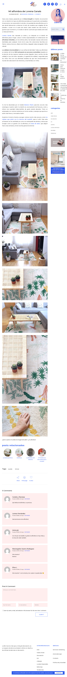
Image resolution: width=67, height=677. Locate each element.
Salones (10, 469)
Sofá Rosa (19, 458)
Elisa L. (14, 567)
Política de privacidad (59, 662)
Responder (27, 498)
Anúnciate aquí (57, 654)
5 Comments (38, 14)
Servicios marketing (59, 649)
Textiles (17, 469)
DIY (51, 121)
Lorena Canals (6, 35)
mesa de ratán (35, 123)
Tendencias (30, 14)
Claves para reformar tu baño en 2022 (62, 68)
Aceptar (58, 672)
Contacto (55, 658)
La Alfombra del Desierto (30, 458)
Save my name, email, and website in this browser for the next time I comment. (25, 610)
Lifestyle (53, 124)
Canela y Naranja (18, 497)
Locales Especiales (55, 127)
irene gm (15, 530)
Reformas (53, 130)
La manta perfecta (8, 458)
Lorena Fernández (18, 514)
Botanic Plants (29, 105)
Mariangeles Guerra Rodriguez (23, 549)
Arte (52, 113)
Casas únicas (54, 116)
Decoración (24, 14)
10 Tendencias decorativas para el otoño (41, 459)
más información (49, 673)
